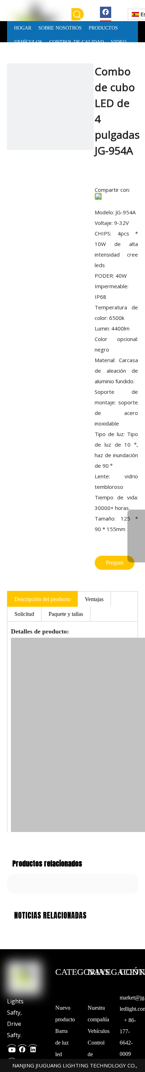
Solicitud (24, 614)
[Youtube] (11, 1047)
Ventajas (94, 599)
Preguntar (114, 565)
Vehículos (98, 1031)
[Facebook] (105, 11)
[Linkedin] (33, 1047)
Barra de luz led (62, 1042)
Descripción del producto (42, 599)
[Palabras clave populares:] (77, 14)
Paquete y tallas (66, 614)
